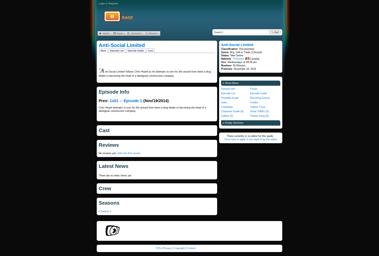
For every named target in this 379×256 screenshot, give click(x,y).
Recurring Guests (260, 97)
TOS (159, 248)
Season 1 (105, 211)
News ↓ (120, 33)
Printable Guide (230, 97)
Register (113, 3)
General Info (228, 88)
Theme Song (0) (259, 115)
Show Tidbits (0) (259, 111)
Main (103, 50)
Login (102, 3)
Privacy (168, 248)
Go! (276, 32)
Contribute (227, 106)
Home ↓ (106, 33)
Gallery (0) (227, 115)
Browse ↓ (154, 33)
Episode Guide (136, 50)
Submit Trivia (257, 106)
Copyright (180, 248)
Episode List (117, 50)
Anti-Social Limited (122, 45)
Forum (253, 88)
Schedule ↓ (136, 33)
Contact (191, 248)
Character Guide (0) (232, 111)
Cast (150, 50)
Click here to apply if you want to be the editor (250, 139)
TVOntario (238, 58)
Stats (224, 102)
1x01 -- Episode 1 (126, 101)
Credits (254, 102)
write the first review (128, 153)
